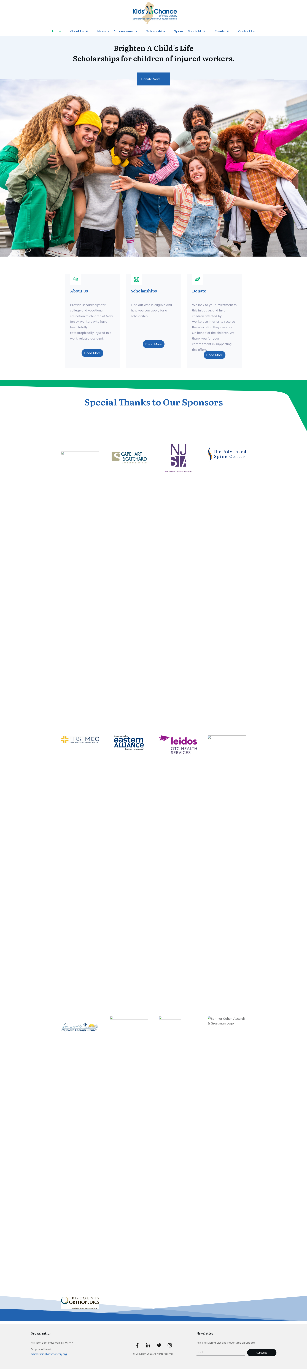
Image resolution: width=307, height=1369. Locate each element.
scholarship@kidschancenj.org (49, 1354)
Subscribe (261, 1352)
